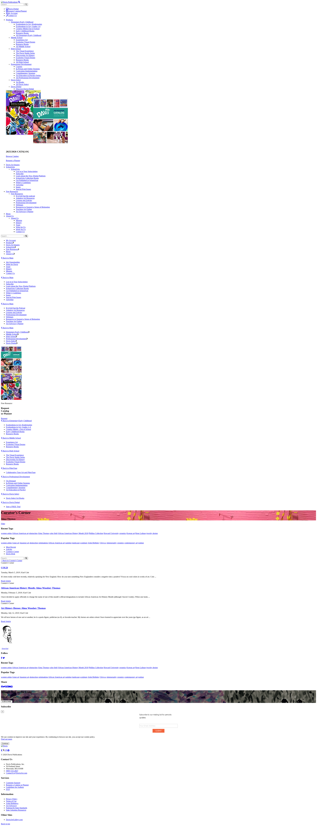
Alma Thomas (43, 533)
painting (68, 543)
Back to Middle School (11, 438)
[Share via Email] (10, 687)
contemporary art (131, 543)
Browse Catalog (12, 156)
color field (53, 533)
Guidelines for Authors (15, 787)
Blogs (8, 214)
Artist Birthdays (12, 803)
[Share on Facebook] (2, 687)
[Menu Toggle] (19, 2)
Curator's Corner (12, 552)
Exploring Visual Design (25, 42)
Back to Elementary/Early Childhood (17, 421)
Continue (5, 744)
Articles (9, 549)
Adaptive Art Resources (25, 198)
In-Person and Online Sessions (28, 69)
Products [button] (9, 20)
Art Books (20, 82)
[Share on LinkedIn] (8, 687)
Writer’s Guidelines (13, 293)
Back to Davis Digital (11, 502)
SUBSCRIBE (6, 702)
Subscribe (20, 174)
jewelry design (152, 533)
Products (9, 243)
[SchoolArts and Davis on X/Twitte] (4, 750)
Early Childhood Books (25, 31)
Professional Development (21, 64)
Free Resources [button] (12, 191)
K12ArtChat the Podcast (15, 308)
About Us (15, 218)
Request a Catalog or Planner (17, 785)
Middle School (16, 38)
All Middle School (23, 46)
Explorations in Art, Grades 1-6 (28, 26)
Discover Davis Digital (25, 89)
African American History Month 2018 (73, 533)
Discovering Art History (25, 55)
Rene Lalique (140, 533)
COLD (4, 567)
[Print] (12, 687)
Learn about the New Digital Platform (30, 176)
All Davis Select (22, 84)
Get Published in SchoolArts (27, 180)
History (19, 223)
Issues (18, 187)
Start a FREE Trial (13, 507)
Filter (3, 524)
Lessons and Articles (24, 200)
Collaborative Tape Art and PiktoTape (21, 472)
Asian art (15, 543)
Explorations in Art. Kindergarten (19, 425)
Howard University (111, 533)
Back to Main (7, 258)
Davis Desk (10, 554)
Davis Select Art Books (15, 498)
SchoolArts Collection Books (27, 178)
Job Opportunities (13, 262)
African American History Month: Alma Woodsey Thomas (30, 588)
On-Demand (11, 481)
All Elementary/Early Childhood (28, 35)
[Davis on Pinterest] (8, 750)
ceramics (122, 533)
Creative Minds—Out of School (18, 429)
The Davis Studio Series (25, 53)
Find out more (6, 739)
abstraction (33, 533)
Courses (19, 67)
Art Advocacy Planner (24, 211)
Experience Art (22, 40)
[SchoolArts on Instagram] (6, 750)
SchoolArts (15, 169)
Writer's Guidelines (23, 183)
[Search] (26, 236)
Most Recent (11, 547)
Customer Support (13, 783)
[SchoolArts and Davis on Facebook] (2, 750)
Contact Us (12, 15)
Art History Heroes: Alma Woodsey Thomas (23, 608)
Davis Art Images (13, 165)
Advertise (19, 185)
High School (16, 49)
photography (112, 543)
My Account (12, 13)
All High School (22, 62)
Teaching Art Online (24, 209)
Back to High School (10, 451)
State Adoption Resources (16, 810)
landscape (76, 543)
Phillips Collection (96, 533)
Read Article (6, 581)
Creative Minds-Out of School (28, 29)
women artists (6, 533)
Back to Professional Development (16, 477)
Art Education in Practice (16, 490)
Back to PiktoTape (9, 468)
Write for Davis (12, 264)
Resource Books (22, 33)
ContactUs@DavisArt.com (16, 773)
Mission (19, 220)
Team (18, 225)
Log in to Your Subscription (27, 171)
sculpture (83, 543)
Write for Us (21, 227)
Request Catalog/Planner (17, 11)
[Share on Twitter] (4, 687)
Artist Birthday (93, 543)
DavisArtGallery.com (14, 820)
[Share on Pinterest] (6, 687)
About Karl (5, 648)
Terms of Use (11, 801)
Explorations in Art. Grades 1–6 (18, 427)
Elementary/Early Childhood (22, 22)
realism (141, 543)
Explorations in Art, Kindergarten (29, 24)
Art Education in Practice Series (28, 75)
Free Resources (17, 194)
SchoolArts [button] (10, 167)
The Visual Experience (25, 51)
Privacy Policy (11, 799)
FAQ (8, 789)
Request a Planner (13, 160)
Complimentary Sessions (25, 73)
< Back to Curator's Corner (11, 561)
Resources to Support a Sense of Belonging (33, 207)
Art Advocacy (11, 806)
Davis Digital (13, 9)
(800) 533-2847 (12, 771)
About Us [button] (10, 216)
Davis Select (16, 80)
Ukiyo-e (103, 543)
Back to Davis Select (10, 494)
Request (4, 418)
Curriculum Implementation (26, 71)
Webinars (19, 205)
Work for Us (21, 229)
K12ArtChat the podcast (25, 196)
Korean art (131, 533)
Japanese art (24, 543)
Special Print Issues (23, 189)
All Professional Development (27, 78)
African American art (20, 533)
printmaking (43, 543)
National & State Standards (16, 808)
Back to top (5, 824)
